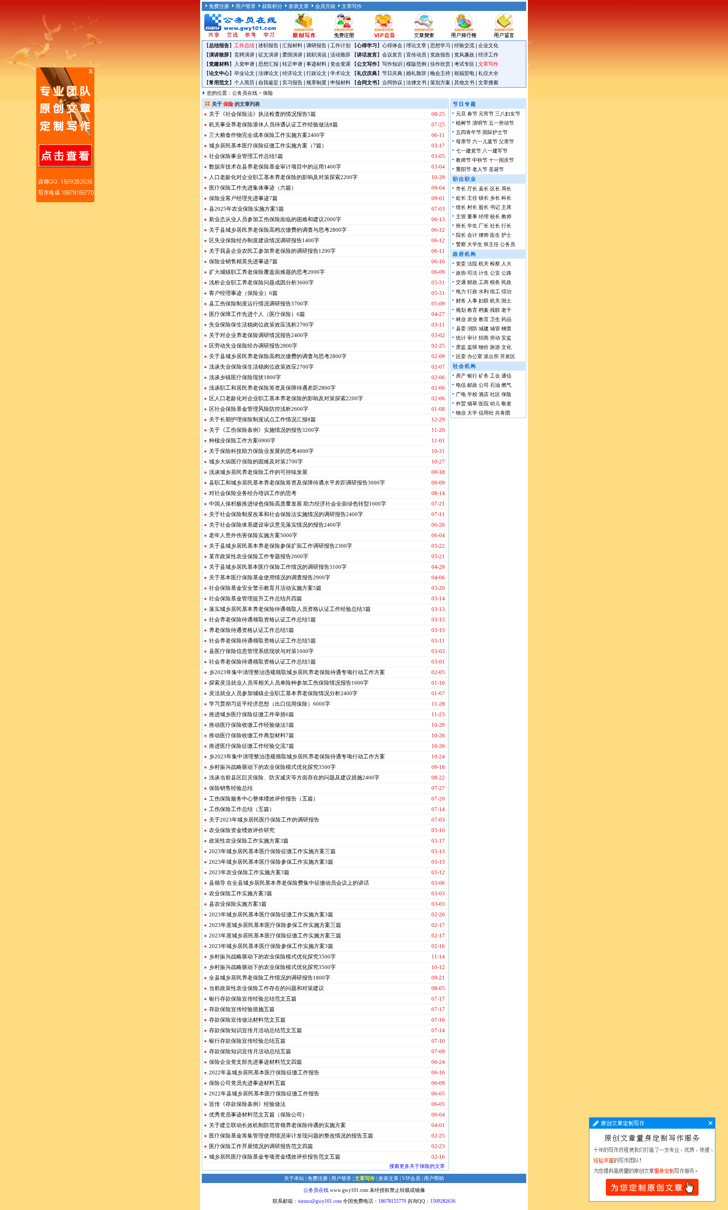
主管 (461, 217)
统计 (461, 338)
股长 (484, 207)
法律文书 (416, 83)
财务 (461, 301)
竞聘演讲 (244, 55)
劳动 (495, 338)
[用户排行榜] (464, 37)
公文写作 (367, 64)
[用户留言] (504, 37)
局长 (506, 189)
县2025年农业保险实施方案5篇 (246, 209)
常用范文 (219, 83)
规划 (461, 310)
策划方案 (440, 83)
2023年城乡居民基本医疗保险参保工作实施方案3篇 (271, 862)
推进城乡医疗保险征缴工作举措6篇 (251, 714)
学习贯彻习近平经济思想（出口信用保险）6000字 (269, 704)
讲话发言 (367, 55)
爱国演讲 (292, 55)
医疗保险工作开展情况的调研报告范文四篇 (261, 1146)
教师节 (463, 160)
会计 (472, 235)
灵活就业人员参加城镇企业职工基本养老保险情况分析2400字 (283, 693)
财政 (472, 282)
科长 (506, 198)
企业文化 (488, 45)
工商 (484, 282)
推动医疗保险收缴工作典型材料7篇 (251, 735)
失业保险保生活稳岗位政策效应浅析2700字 (261, 324)
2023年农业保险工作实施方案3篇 (249, 872)
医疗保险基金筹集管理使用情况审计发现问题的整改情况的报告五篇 (291, 1135)
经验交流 (464, 45)
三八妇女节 (507, 114)
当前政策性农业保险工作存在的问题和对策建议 (266, 988)
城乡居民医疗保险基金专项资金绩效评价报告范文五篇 (274, 1157)
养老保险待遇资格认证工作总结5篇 (251, 630)
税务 (495, 282)
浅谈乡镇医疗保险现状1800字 (245, 377)
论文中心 (219, 73)
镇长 (484, 198)
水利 (484, 291)
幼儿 (495, 404)
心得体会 (392, 45)
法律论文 (268, 73)
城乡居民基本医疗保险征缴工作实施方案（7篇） (268, 145)
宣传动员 (416, 55)
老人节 (479, 169)
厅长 (472, 189)
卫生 (495, 319)
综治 (506, 291)
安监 (506, 338)
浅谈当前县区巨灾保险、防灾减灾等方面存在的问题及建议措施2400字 (294, 777)
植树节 (463, 123)
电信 (461, 385)
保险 (506, 394)
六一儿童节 (485, 142)
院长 (461, 235)
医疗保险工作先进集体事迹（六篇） (253, 188)
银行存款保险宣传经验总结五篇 (247, 1041)
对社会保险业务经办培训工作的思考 (253, 493)
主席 (506, 207)
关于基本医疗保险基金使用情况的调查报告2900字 (269, 577)
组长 (461, 207)
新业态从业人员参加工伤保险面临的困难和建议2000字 (275, 219)
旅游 (495, 347)
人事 (472, 301)
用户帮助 (434, 1178)
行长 (506, 226)
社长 (495, 226)
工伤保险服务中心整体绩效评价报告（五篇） (263, 798)
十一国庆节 (501, 160)
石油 (495, 385)
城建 (484, 329)
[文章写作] (303, 37)
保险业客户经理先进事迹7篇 (243, 198)
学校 (472, 394)
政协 (461, 273)
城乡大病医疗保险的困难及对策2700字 (256, 461)
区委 (461, 356)
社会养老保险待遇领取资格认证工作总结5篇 (262, 619)
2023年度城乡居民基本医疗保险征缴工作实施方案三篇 (275, 935)
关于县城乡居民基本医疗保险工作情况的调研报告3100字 (278, 567)
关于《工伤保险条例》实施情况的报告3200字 (264, 430)
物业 (461, 413)
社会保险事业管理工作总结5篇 (246, 156)
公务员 (507, 244)
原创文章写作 (65, 134)
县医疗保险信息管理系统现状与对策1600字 (261, 651)
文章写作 (352, 6)
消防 (472, 329)
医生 (495, 235)
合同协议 (392, 83)
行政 (472, 291)
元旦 (461, 114)
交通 (461, 282)
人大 (506, 264)
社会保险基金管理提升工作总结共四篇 (255, 598)
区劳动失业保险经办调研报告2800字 (253, 346)
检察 (495, 264)
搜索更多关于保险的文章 (417, 1166)
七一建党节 (468, 151)
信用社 (486, 413)
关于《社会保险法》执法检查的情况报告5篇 (262, 114)
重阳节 (463, 169)
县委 (461, 329)
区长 (495, 189)
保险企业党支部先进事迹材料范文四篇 (255, 1062)
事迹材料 (316, 64)
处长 (461, 198)
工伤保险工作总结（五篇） (242, 809)
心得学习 (367, 45)
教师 (506, 217)
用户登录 (246, 6)
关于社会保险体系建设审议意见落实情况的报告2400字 (275, 525)
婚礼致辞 (416, 73)
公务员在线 (244, 93)
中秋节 (479, 160)
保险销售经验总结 (231, 788)
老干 (506, 310)
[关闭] (90, 71)
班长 (461, 226)
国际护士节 (495, 132)
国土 (506, 301)
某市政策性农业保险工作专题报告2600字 (258, 556)
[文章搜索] (424, 37)
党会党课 (340, 64)
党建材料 (219, 64)
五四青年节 (468, 132)
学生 (472, 226)
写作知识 (392, 64)
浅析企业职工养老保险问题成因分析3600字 (261, 282)
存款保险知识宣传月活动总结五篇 (250, 1051)
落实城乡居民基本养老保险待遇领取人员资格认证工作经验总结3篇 (290, 609)
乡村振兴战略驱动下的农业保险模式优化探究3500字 (272, 767)
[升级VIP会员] (383, 37)
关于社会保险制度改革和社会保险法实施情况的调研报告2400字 (286, 514)
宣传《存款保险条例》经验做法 (247, 1104)
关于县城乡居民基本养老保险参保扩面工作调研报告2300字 (280, 546)
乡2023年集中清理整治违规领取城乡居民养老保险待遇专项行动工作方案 (297, 672)
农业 (472, 319)
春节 (472, 114)
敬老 (506, 404)
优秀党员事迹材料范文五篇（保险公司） (258, 1114)
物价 (484, 347)
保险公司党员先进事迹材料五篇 (247, 1083)
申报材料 (340, 83)
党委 (461, 264)
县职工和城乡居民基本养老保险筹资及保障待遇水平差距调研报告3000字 (297, 482)
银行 (472, 376)
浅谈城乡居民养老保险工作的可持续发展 (258, 472)
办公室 (474, 356)
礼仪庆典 (367, 73)
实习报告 (292, 83)
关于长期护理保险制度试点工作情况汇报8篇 (262, 419)
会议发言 (392, 55)
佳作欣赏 (440, 64)
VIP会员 (411, 1178)
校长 (495, 217)
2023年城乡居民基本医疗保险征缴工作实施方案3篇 (271, 914)
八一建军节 (495, 151)
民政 (506, 282)
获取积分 (272, 6)
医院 (484, 404)
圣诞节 (496, 169)
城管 (495, 329)
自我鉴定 (268, 83)
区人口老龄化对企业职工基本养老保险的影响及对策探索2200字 (286, 398)
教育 (472, 310)
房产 (461, 376)
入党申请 (244, 64)
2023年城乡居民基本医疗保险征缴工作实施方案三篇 (272, 851)
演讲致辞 (219, 55)
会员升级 (325, 6)
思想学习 (440, 45)
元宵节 (486, 114)
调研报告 (316, 45)
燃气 (506, 385)
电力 (461, 291)
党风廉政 (464, 55)
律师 (484, 235)
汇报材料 (292, 45)
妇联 (484, 301)
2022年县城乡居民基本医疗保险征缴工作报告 (264, 1072)
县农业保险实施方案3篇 (238, 904)
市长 (461, 189)
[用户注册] (343, 37)
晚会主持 (440, 73)
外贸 (461, 404)
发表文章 (299, 6)
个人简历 (244, 83)
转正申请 (292, 64)
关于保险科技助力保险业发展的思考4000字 (261, 451)
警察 (461, 244)
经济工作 (488, 55)
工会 (495, 376)
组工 (495, 291)
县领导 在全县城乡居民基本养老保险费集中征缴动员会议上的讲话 (289, 883)
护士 (506, 235)
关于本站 (294, 1178)
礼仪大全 (488, 73)
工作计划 (340, 45)
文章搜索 (488, 83)
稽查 (506, 329)
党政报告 (440, 55)
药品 (506, 319)
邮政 (472, 385)
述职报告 (268, 45)
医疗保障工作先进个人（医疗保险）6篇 (257, 314)
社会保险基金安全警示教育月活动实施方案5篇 (265, 588)
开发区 (507, 356)
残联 (495, 310)
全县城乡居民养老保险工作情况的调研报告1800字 (269, 977)
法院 (472, 264)
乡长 (495, 198)
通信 (506, 376)
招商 (484, 338)
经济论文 (292, 73)
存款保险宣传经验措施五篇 (242, 1009)
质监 (461, 347)
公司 (484, 385)
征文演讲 (268, 55)
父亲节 (506, 142)
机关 (484, 264)
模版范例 (416, 64)
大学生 (474, 244)
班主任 (491, 244)
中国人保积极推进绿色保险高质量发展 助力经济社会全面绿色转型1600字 (297, 504)
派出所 (491, 356)
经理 (484, 217)
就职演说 (316, 55)
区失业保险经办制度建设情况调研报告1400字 (264, 240)
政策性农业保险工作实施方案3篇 (249, 841)
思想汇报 (268, 64)
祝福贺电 (464, 73)
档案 (484, 310)
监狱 (472, 347)
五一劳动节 (501, 123)
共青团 (502, 413)
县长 (484, 189)
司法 (472, 273)
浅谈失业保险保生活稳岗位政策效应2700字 (261, 367)
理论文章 (416, 45)
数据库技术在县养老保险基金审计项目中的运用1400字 (275, 166)
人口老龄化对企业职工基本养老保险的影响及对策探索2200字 (283, 177)
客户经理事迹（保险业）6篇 (243, 293)
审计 (472, 338)
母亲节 (463, 142)
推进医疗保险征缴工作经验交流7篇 (251, 746)
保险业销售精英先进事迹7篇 (243, 261)
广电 (461, 394)
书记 (495, 207)
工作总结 (244, 45)
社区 (495, 394)
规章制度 (316, 83)
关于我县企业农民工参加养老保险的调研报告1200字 (272, 251)
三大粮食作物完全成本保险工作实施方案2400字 (267, 135)
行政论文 (316, 73)
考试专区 (464, 64)
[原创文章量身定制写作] (652, 1200)
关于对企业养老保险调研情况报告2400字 (258, 335)
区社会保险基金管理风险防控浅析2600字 (258, 409)
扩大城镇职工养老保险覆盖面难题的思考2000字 (267, 272)
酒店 (484, 394)
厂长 (484, 226)
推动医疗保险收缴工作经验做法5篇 (251, 725)
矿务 (484, 376)
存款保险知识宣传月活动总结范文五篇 (255, 1030)
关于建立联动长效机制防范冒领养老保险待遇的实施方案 (277, 1125)
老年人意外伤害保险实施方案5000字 (253, 535)
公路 (506, 273)
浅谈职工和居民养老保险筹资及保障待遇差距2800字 (272, 388)
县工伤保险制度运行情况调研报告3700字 (258, 303)
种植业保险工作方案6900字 (242, 440)
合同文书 (367, 83)
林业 (461, 319)
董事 (472, 217)
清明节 (479, 123)
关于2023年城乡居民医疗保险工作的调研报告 (264, 819)
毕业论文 (244, 73)
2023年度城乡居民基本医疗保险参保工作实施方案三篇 (275, 925)
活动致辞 (340, 55)
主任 (472, 198)
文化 (506, 347)
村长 (472, 207)
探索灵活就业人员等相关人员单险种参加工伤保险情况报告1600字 (289, 683)
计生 (484, 273)
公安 (495, 273)
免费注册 (219, 6)
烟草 (472, 404)
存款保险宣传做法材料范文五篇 (247, 1020)
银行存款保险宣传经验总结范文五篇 (253, 999)
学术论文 (340, 73)
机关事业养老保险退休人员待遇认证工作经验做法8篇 (273, 124)
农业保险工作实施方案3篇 (240, 893)
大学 (472, 413)
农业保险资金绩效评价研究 (242, 830)
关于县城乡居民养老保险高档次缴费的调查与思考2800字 (278, 230)
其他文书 (464, 83)
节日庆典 (392, 73)
